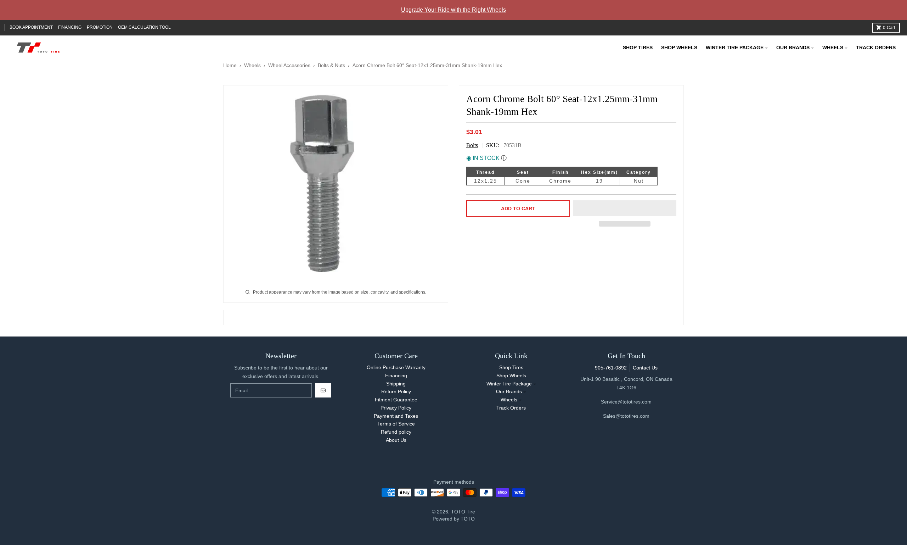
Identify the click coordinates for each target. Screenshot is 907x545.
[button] (625, 208)
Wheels (253, 65)
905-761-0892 (611, 368)
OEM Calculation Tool (144, 27)
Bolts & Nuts (331, 65)
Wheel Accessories (289, 65)
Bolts (472, 145)
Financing (69, 27)
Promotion (100, 27)
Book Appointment (31, 27)
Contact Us (645, 368)
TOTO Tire (463, 512)
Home (230, 65)
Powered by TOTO (454, 519)
